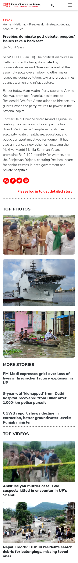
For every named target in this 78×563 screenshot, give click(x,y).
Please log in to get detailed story (44, 191)
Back (8, 20)
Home (7, 24)
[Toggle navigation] (70, 5)
